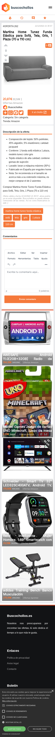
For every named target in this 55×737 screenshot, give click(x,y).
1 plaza (36, 217)
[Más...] (46, 264)
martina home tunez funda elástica (23, 211)
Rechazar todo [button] (40, 729)
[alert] (27, 712)
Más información (9, 701)
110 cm (9, 224)
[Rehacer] (14, 264)
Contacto (11, 669)
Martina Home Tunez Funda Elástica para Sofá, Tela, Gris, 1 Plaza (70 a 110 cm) (27, 35)
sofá (7, 217)
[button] (27, 722)
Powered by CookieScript (11, 734)
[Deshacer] (8, 264)
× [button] (52, 691)
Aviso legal (13, 663)
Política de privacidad (18, 658)
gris (25, 217)
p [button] (6, 291)
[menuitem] (11, 253)
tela (17, 217)
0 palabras (44, 291)
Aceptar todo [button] (14, 729)
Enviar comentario (27, 299)
